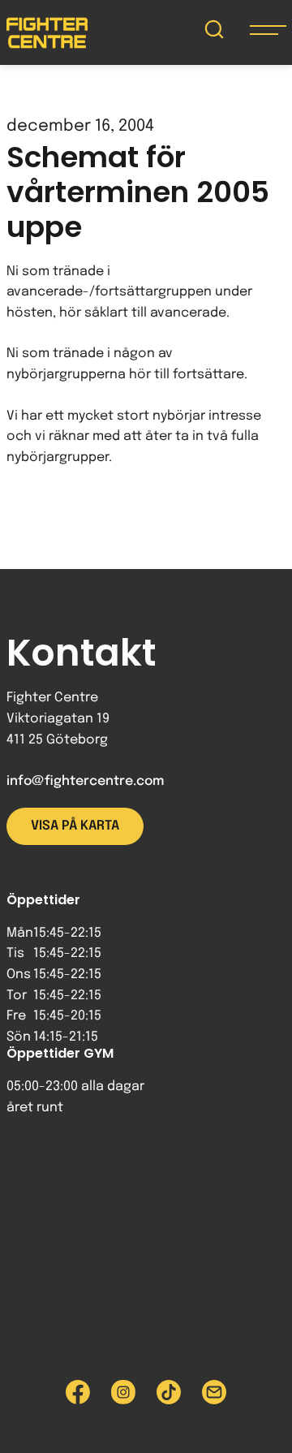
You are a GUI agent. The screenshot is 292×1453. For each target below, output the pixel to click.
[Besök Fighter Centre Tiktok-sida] (169, 1392)
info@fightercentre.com (85, 781)
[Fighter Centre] (47, 32)
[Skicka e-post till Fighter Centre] (214, 1392)
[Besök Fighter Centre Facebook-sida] (78, 1392)
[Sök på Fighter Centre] (214, 33)
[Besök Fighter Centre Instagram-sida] (123, 1392)
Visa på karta (75, 826)
